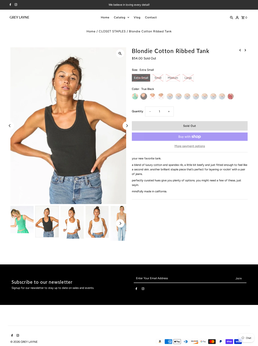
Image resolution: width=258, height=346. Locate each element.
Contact (151, 17)
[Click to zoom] (120, 53)
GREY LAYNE (19, 17)
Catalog (119, 17)
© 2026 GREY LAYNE (24, 342)
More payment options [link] (190, 146)
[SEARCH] (231, 17)
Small (157, 77)
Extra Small (141, 77)
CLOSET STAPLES (112, 31)
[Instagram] (15, 5)
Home (105, 17)
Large (188, 77)
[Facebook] (10, 5)
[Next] (127, 126)
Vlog (137, 17)
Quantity (137, 111)
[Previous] (10, 126)
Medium (173, 77)
